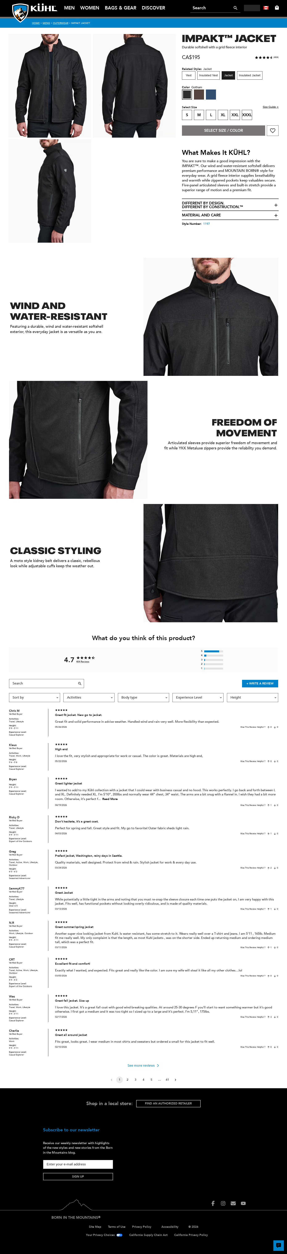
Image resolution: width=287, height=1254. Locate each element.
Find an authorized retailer (168, 1103)
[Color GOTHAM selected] (187, 94)
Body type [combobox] (129, 697)
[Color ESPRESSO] (199, 94)
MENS (46, 23)
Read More (110, 799)
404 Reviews (82, 661)
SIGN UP (78, 1177)
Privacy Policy (141, 1227)
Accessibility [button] (169, 1227)
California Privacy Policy (191, 1235)
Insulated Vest (208, 75)
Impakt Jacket (80, 23)
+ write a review (260, 684)
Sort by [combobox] (18, 697)
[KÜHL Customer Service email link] (233, 1203)
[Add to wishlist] (273, 131)
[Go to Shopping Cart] (276, 7)
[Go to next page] (175, 1079)
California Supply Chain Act (148, 1235)
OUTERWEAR (60, 23)
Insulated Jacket (250, 75)
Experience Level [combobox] (189, 697)
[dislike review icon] (274, 727)
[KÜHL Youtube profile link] (243, 1203)
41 (167, 1080)
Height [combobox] (235, 697)
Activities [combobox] (74, 697)
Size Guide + (271, 107)
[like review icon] (268, 727)
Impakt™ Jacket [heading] (229, 37)
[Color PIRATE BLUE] (211, 94)
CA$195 (191, 57)
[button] (230, 205)
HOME (36, 23)
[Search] (235, 8)
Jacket (228, 75)
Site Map (95, 1227)
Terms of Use (116, 1227)
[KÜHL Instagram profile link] (223, 1203)
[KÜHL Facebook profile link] (213, 1203)
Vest (189, 75)
